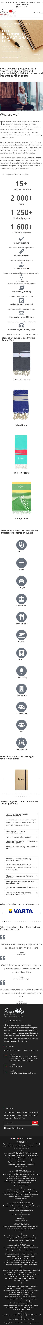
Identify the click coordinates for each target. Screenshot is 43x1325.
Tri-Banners (10, 1288)
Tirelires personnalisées (21, 1231)
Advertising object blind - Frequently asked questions (19, 802)
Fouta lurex (31, 1272)
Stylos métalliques (31, 1156)
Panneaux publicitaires (21, 1290)
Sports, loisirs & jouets (21, 1223)
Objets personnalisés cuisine (30, 1206)
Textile (35, 1236)
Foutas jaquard (21, 1272)
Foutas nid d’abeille (24, 1270)
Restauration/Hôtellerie (19, 1315)
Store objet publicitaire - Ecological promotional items (17, 757)
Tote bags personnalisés (30, 1192)
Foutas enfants (12, 1276)
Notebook (28, 1160)
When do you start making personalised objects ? (20, 847)
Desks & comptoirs (18, 1309)
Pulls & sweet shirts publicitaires (12, 1248)
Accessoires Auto (28, 1196)
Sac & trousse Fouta (11, 1278)
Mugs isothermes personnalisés (12, 1146)
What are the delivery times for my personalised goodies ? (18, 859)
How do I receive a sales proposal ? (18, 837)
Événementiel (21, 1285)
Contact (32, 1319)
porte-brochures (8, 1290)
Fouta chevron (11, 1272)
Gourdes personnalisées (31, 1146)
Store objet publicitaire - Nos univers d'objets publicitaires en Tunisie (19, 531)
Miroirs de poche (29, 1204)
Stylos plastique (19, 1153)
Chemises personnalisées (30, 1248)
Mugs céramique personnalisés (12, 1144)
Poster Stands (34, 1290)
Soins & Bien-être (29, 1240)
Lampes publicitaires (27, 1176)
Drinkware (21, 1142)
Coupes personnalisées (12, 1299)
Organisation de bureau (27, 1164)
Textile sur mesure (21, 1244)
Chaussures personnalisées (29, 1262)
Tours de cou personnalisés (21, 1301)
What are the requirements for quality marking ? (19, 876)
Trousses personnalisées (31, 1194)
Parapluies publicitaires (28, 1238)
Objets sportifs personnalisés (20, 1224)
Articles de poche (13, 1164)
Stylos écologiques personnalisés (14, 1156)
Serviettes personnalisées (12, 1254)
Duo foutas (34, 1274)
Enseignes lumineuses (14, 1292)
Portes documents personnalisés (12, 1194)
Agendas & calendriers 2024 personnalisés (20, 1162)
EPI (40, 1315)
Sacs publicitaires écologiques (12, 1192)
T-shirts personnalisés (13, 1245)
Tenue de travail (21, 1313)
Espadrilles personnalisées (11, 1262)
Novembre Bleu (26, 1214)
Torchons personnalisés (30, 1264)
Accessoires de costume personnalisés (20, 1252)
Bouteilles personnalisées (21, 1148)
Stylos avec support (31, 1153)
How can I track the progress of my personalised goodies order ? (18, 893)
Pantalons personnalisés (13, 1250)
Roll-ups (7, 1286)
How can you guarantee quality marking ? (20, 888)
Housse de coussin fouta (21, 1281)
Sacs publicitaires (29, 1190)
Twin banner (30, 1288)
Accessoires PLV (14, 1294)
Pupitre (28, 1309)
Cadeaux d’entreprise (21, 1221)
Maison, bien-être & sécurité (21, 1202)
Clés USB (12, 1183)
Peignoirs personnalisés (29, 1254)
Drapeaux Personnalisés (13, 1307)
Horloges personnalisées (14, 1204)
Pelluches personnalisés (28, 1229)
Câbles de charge (31, 1180)
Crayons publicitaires (17, 1160)
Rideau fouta (32, 1278)
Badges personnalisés (31, 1305)
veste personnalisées (29, 1250)
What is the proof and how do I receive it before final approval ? (20, 842)
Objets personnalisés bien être (11, 1206)
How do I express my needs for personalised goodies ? (17, 815)
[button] (3, 779)
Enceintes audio (7, 1174)
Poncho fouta (23, 1278)
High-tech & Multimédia (24, 1236)
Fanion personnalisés (29, 1307)
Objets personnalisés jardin (20, 1208)
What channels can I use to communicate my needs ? (15, 832)
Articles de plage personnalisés (12, 1226)
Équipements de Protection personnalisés (21, 1210)
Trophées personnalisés (29, 1297)
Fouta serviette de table (26, 1276)
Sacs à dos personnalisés (14, 1190)
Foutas (21, 1269)
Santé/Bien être (32, 1315)
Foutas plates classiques (10, 1270)
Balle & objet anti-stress (21, 1166)
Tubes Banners (20, 1288)
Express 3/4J (20, 1218)
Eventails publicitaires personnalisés (20, 1303)
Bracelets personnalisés (28, 1299)
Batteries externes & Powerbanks (14, 1180)
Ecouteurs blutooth (13, 1176)
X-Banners (33, 1286)
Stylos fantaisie (8, 1153)
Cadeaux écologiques (15, 1240)
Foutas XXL (17, 1274)
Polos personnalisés (28, 1245)
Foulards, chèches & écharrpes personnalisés (20, 1260)
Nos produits (24, 1319)
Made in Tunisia (13, 1319)
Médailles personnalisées (12, 1297)
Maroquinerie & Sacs (13, 1238)
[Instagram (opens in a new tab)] (19, 7)
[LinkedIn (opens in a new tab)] (22, 7)
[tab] (39, 51)
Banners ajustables (22, 1286)
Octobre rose (16, 1214)
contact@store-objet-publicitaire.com (23, 1073)
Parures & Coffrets (9, 1236)
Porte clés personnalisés (24, 1183)
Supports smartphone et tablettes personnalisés (21, 1178)
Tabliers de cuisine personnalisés (20, 1258)
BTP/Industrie (6, 1315)
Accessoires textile (28, 1256)
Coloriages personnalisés (30, 1226)
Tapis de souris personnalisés (21, 1185)
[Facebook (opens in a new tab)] (17, 7)
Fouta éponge (8, 1274)
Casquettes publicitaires (14, 1256)
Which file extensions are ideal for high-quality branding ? (20, 882)
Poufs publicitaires (28, 1292)
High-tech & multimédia (21, 1173)
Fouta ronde (25, 1274)
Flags (13, 1286)
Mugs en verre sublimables (31, 1144)
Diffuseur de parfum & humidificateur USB (26, 1174)
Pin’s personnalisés (26, 1294)
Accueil (29, 1138)
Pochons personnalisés (14, 1196)
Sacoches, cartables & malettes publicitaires (21, 1172)
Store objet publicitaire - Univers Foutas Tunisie (18, 338)
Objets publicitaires (21, 1141)
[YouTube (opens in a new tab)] (25, 7)
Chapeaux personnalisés (13, 1264)
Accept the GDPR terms (15, 1128)
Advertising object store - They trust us (19, 904)
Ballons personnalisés (12, 1229)
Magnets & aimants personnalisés (13, 1305)
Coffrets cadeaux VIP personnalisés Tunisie (20, 1158)
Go (35, 1123)
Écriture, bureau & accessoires (21, 1152)
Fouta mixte (35, 1270)
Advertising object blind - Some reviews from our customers (20, 928)
